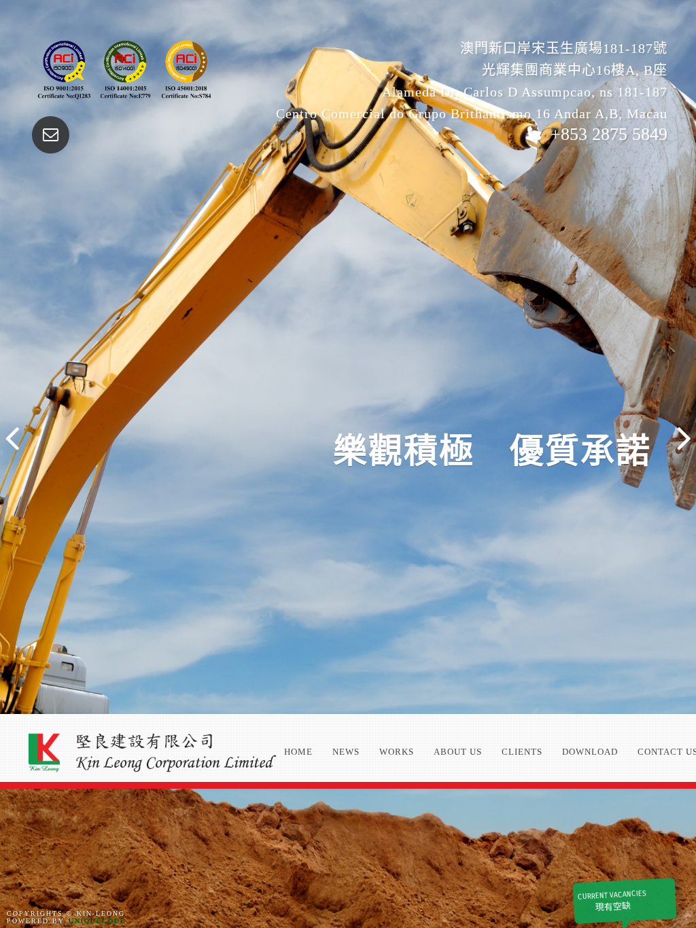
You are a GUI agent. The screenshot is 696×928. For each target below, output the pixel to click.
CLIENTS (522, 752)
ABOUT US (458, 752)
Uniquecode (96, 921)
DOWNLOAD (590, 752)
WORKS (396, 752)
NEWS (346, 752)
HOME (298, 752)
